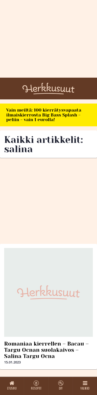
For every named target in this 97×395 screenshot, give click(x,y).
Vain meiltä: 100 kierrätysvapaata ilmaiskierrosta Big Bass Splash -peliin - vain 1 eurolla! (43, 114)
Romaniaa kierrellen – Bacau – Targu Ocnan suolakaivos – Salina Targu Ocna (46, 350)
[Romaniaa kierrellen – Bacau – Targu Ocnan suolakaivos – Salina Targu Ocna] (48, 292)
